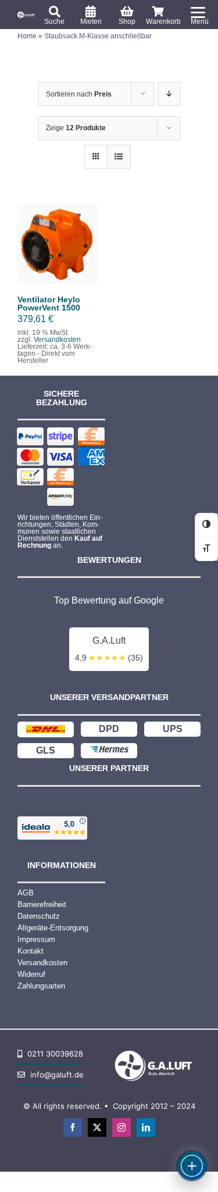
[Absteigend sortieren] (169, 94)
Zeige (76, 128)
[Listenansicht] (119, 156)
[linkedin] (146, 1127)
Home (27, 36)
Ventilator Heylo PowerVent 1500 (48, 303)
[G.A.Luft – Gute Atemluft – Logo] (26, 14)
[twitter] (97, 1127)
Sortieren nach (79, 94)
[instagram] (121, 1127)
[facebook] (72, 1127)
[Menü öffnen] (191, 1165)
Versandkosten (57, 340)
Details (57, 256)
